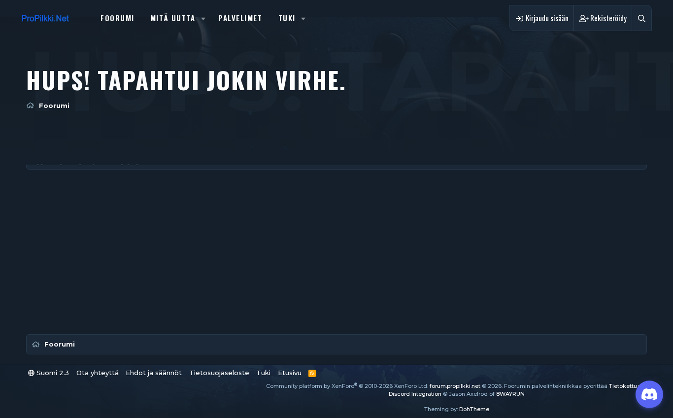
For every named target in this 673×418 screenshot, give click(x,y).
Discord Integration (415, 393)
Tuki (287, 17)
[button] (203, 18)
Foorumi (118, 17)
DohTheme (474, 409)
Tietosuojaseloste (219, 373)
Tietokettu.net (628, 386)
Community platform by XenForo (347, 386)
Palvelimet (240, 17)
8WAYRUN (510, 393)
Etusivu (290, 373)
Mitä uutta (173, 17)
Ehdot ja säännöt (154, 373)
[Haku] (641, 18)
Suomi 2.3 (51, 373)
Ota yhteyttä (97, 373)
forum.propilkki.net (455, 386)
